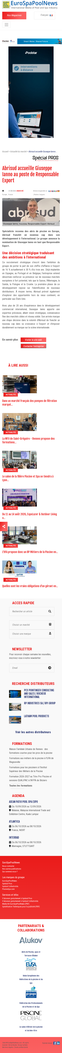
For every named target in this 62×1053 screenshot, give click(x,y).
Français (45, 15)
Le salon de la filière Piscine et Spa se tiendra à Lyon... (27, 478)
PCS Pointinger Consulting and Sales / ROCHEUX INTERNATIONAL (39, 694)
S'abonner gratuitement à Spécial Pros (17, 898)
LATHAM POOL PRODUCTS (36, 716)
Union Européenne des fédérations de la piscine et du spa (31, 979)
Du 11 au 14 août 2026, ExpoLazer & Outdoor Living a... (29, 515)
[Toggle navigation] (6, 25)
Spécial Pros (7, 883)
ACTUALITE (11, 394)
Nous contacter (8, 866)
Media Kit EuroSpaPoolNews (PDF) (15, 904)
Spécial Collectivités (10, 886)
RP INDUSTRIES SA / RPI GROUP (40, 703)
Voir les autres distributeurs (33, 732)
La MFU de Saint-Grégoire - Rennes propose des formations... (28, 440)
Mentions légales (8, 1047)
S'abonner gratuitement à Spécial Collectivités (20, 901)
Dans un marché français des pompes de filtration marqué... (29, 402)
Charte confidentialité (21, 1047)
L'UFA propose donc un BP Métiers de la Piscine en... (30, 552)
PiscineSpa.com (8, 889)
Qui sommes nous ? (10, 871)
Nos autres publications (11, 869)
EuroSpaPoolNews (9, 881)
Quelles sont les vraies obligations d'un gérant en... (30, 586)
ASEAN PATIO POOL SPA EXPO (23, 801)
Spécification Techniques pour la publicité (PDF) (21, 906)
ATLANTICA (14, 821)
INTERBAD (14, 837)
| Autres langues (39, 195)
